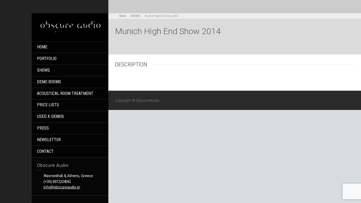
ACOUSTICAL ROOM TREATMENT (65, 93)
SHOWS (43, 70)
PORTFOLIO (47, 58)
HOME (42, 46)
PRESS (43, 128)
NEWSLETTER (49, 139)
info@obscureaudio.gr (62, 187)
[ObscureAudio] (70, 26)
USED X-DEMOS (50, 116)
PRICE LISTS (48, 104)
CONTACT (45, 151)
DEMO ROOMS (49, 81)
